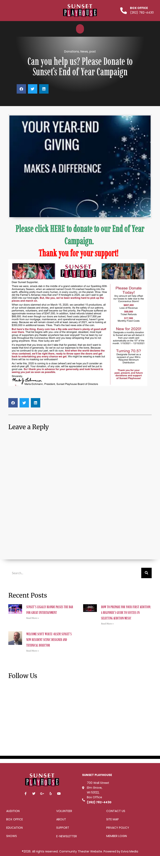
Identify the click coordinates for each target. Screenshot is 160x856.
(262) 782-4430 (99, 802)
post (92, 51)
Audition (13, 811)
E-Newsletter (66, 836)
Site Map (112, 819)
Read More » (32, 618)
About (61, 819)
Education (14, 828)
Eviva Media (129, 851)
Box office (14, 819)
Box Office (139, 8)
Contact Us (115, 811)
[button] (80, 29)
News (84, 51)
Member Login (116, 836)
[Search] (146, 573)
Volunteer (64, 811)
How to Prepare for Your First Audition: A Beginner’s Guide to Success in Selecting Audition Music (126, 612)
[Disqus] (80, 493)
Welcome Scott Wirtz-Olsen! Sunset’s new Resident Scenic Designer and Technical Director (49, 640)
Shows (11, 836)
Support (62, 828)
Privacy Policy (117, 828)
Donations (71, 51)
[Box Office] (123, 10)
